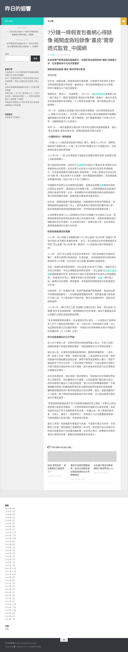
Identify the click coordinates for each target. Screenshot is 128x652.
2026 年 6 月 (10, 514)
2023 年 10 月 (10, 610)
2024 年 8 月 (10, 580)
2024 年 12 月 (10, 568)
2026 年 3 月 (10, 523)
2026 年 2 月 (10, 526)
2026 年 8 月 (10, 508)
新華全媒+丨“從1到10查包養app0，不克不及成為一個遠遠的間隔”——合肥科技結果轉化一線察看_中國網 (22, 96)
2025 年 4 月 (10, 556)
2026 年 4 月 (10, 520)
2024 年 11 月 (10, 571)
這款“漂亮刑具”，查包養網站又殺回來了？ (57, 468)
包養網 (80, 165)
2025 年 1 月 (10, 565)
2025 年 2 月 (10, 562)
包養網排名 (99, 94)
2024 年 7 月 (10, 583)
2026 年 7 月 (10, 511)
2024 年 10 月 (10, 574)
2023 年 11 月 (10, 607)
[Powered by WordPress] (14, 647)
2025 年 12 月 (10, 532)
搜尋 (7, 54)
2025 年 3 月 (10, 559)
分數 (7, 629)
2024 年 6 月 (10, 586)
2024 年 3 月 (10, 595)
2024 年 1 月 (10, 601)
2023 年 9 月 (10, 613)
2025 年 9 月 (10, 541)
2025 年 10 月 (10, 538)
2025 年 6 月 (10, 550)
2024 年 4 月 (10, 592)
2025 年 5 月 (10, 553)
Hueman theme (35, 647)
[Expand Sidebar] (123, 21)
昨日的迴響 (18, 9)
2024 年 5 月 (10, 589)
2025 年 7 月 (10, 547)
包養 (101, 185)
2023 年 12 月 (10, 604)
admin (52, 55)
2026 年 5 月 (10, 517)
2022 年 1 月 (10, 619)
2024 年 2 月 (10, 598)
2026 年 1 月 (10, 529)
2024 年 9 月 (10, 577)
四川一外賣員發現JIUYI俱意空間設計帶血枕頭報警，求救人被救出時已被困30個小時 (22, 81)
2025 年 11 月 (10, 535)
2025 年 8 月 (10, 544)
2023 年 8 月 (10, 616)
